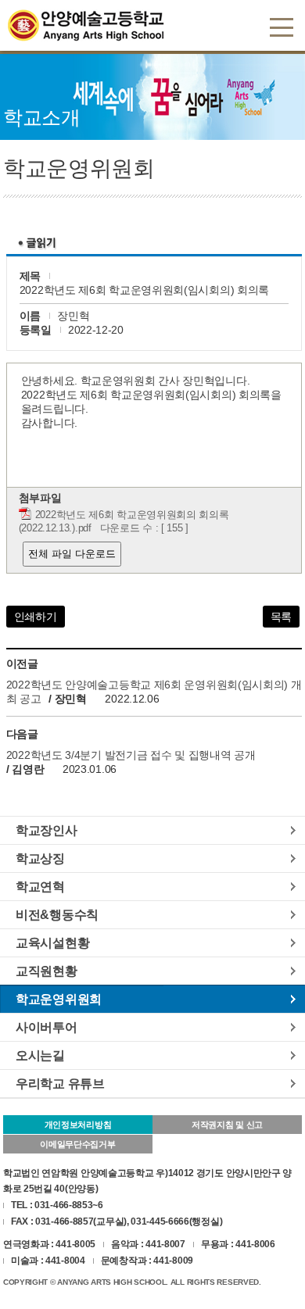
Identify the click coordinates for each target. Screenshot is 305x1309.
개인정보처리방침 (78, 1124)
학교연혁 (40, 886)
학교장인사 (46, 830)
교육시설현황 (52, 942)
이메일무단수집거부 (77, 1144)
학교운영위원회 (59, 999)
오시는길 (40, 1055)
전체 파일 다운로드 (72, 554)
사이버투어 (46, 1027)
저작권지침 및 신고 (227, 1124)
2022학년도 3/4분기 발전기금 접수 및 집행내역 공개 (131, 755)
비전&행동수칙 (57, 914)
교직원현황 (46, 971)
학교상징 (40, 858)
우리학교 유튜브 (60, 1083)
